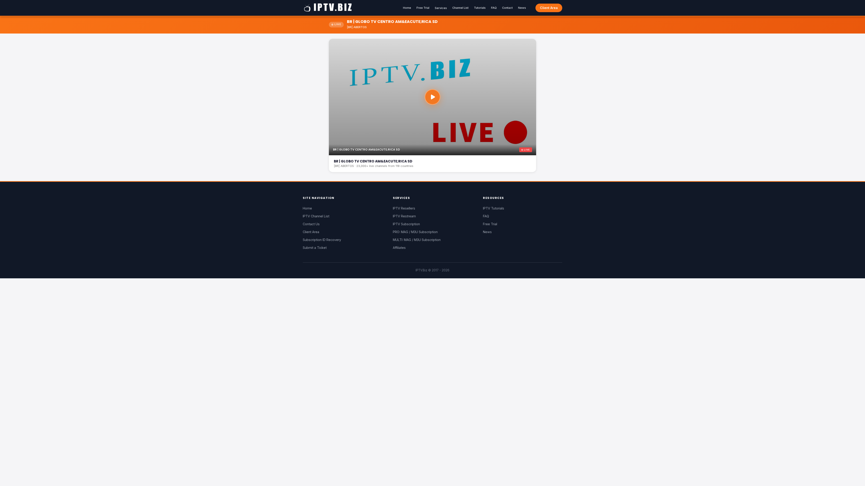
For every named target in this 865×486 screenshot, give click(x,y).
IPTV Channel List (316, 216)
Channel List (460, 7)
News (522, 7)
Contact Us (311, 224)
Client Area (549, 8)
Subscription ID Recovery (322, 240)
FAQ (494, 7)
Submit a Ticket (315, 248)
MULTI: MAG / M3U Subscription (417, 240)
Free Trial (423, 7)
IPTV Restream (404, 216)
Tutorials (480, 7)
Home (407, 7)
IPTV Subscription (406, 224)
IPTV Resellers (404, 208)
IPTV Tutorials (493, 208)
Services (441, 8)
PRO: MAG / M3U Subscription (415, 232)
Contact (507, 7)
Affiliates (399, 248)
